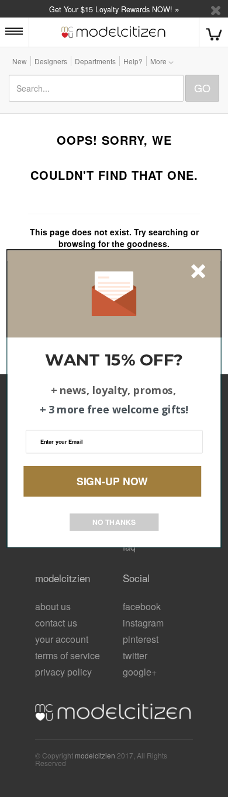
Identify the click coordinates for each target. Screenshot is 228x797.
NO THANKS (114, 521)
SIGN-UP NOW (112, 481)
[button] (114, 359)
